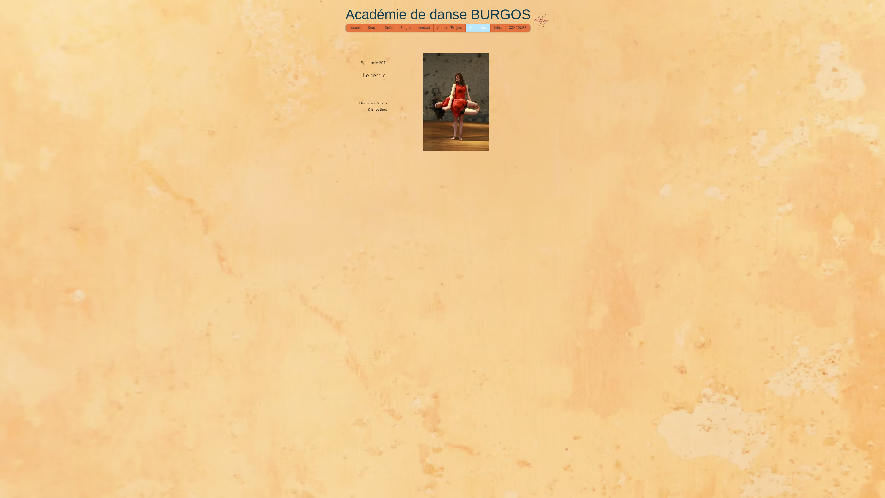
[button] (456, 102)
